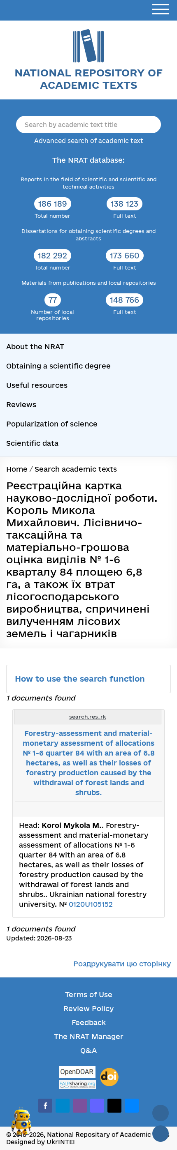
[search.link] (133, 809)
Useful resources (37, 385)
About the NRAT (35, 346)
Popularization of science (52, 424)
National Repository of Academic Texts (88, 79)
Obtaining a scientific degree (58, 366)
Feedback (89, 1022)
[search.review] (142, 809)
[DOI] (109, 1077)
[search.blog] (151, 809)
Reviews (21, 404)
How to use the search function (81, 678)
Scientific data (32, 443)
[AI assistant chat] (21, 1124)
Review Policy (88, 1008)
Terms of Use (88, 994)
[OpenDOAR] (77, 1073)
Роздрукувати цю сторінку (122, 964)
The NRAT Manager (88, 1036)
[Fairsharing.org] (77, 1084)
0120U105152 (91, 904)
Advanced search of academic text (88, 140)
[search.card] (124, 809)
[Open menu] (160, 9)
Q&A (88, 1050)
